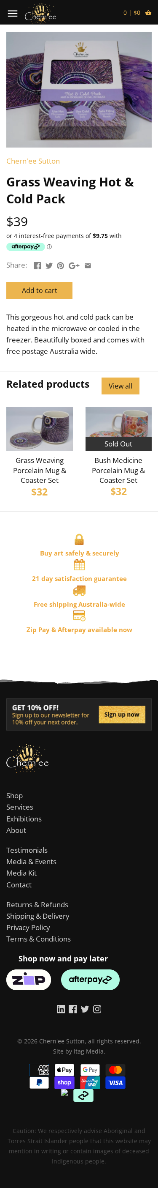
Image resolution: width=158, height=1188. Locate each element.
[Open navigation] (12, 13)
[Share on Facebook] (37, 264)
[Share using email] (87, 264)
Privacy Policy (28, 927)
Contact (19, 885)
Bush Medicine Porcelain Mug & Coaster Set (118, 470)
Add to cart (39, 290)
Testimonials (27, 850)
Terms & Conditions (38, 939)
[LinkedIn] (61, 1009)
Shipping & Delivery (38, 916)
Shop (14, 795)
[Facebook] (73, 1009)
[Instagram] (97, 1009)
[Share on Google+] (74, 264)
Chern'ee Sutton (33, 161)
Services (19, 807)
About (16, 830)
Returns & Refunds (37, 904)
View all (120, 386)
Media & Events (31, 861)
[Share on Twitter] (49, 264)
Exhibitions (24, 819)
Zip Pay (38, 629)
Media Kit (21, 873)
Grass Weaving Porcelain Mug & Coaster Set (39, 470)
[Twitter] (85, 1009)
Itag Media (89, 1051)
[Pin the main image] (60, 264)
